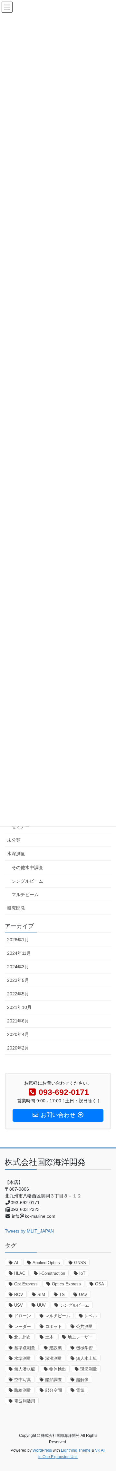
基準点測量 (24, 1347)
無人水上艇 (86, 1358)
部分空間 (53, 1390)
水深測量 (16, 853)
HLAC (19, 1273)
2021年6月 (18, 1020)
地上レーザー (80, 1337)
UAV (83, 1294)
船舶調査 (53, 1379)
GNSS (80, 1262)
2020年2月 (18, 1047)
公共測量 (84, 1326)
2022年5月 (18, 993)
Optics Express (66, 1284)
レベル (90, 1315)
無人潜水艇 (24, 1369)
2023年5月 (18, 980)
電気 (80, 1390)
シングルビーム (27, 881)
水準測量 (22, 1358)
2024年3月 (18, 966)
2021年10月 (19, 1007)
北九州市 (22, 1337)
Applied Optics (46, 1262)
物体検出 (57, 1369)
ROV (18, 1294)
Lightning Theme (76, 1450)
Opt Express (26, 1284)
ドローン (22, 1315)
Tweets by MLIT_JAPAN (29, 1231)
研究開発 (16, 908)
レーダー (22, 1326)
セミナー (21, 826)
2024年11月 (19, 953)
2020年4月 (18, 1034)
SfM (41, 1294)
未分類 (14, 840)
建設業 (55, 1347)
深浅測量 (53, 1358)
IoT (82, 1273)
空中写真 (22, 1379)
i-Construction (52, 1273)
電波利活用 (24, 1400)
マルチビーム (25, 894)
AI (16, 1262)
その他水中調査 (27, 867)
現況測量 (88, 1369)
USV (18, 1305)
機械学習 (84, 1347)
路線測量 (22, 1390)
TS (62, 1294)
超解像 (82, 1379)
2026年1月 (18, 939)
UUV (41, 1305)
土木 (49, 1337)
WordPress (42, 1450)
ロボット (53, 1326)
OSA (99, 1284)
